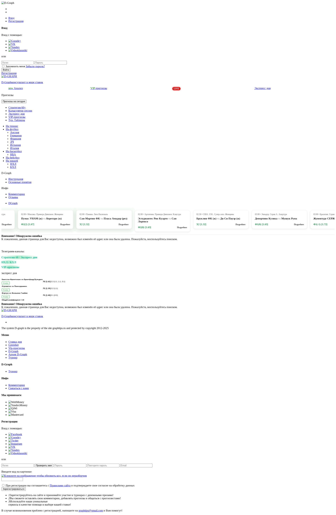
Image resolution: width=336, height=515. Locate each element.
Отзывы (13, 197)
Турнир (12, 357)
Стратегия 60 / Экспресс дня (19, 257)
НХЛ (13, 163)
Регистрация (15, 21)
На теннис (12, 126)
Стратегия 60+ (17, 107)
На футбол (12, 129)
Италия (14, 148)
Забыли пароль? (35, 66)
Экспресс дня (262, 88)
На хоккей (12, 160)
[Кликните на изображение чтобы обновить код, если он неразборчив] (44, 475)
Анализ (15, 88)
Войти (6, 70)
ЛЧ (12, 141)
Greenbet (13, 344)
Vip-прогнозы (16, 348)
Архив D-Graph (17, 354)
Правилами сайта (60, 485)
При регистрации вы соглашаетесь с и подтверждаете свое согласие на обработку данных (70, 485)
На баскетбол (14, 151)
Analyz (5, 283)
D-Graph (13, 351)
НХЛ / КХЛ (8, 262)
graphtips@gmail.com (91, 510)
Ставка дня (15, 341)
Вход (11, 17)
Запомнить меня (15, 66)
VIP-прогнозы (16, 116)
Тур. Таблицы (16, 120)
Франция (15, 138)
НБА (13, 154)
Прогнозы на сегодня (14, 101)
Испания (15, 145)
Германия (16, 135)
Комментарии (16, 194)
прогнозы (98, 88)
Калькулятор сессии (20, 110)
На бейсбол (12, 157)
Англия (14, 132)
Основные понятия (19, 182)
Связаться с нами (18, 388)
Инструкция (15, 179)
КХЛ (13, 167)
